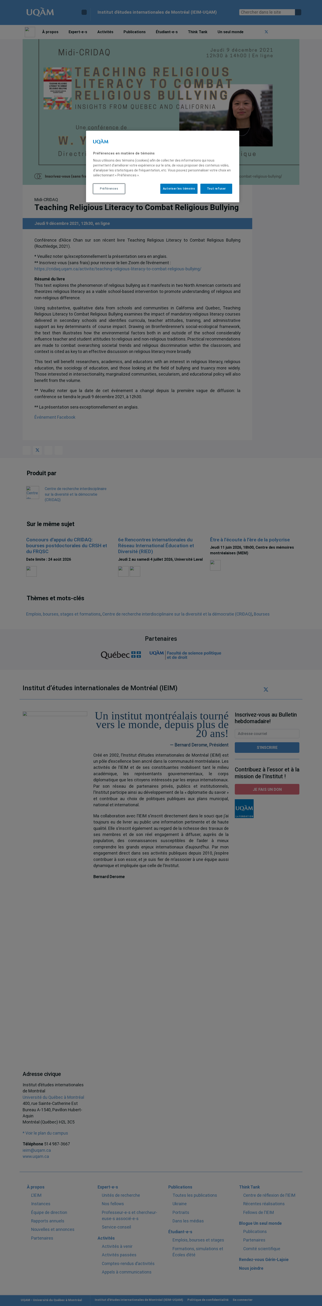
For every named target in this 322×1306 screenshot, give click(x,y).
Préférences (109, 188)
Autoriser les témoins (179, 188)
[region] (162, 166)
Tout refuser (216, 188)
